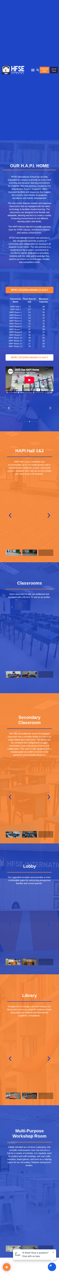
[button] (33, 70)
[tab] (29, 290)
